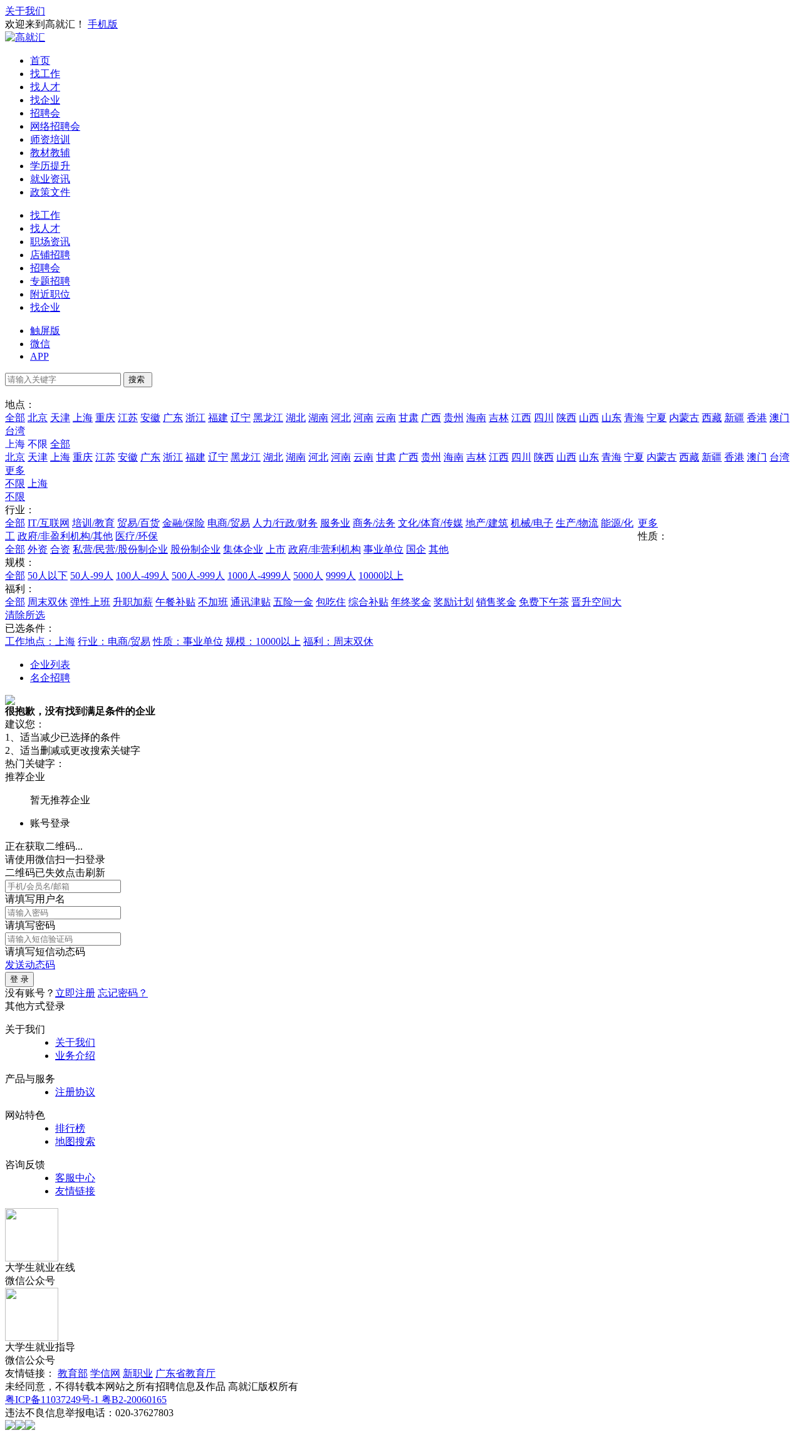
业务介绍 (75, 1055)
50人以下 (48, 575)
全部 (15, 417)
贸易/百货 (138, 523)
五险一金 (293, 602)
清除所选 (25, 615)
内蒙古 (684, 417)
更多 (15, 470)
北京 (38, 417)
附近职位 (50, 294)
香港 (757, 417)
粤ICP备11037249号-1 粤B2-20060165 (86, 1399)
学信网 (105, 1373)
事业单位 (383, 549)
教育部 (73, 1373)
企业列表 (50, 664)
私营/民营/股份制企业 (120, 549)
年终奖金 (411, 602)
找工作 (45, 73)
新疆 (734, 417)
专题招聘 (50, 281)
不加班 (213, 602)
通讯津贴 (251, 602)
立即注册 (75, 993)
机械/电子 (532, 523)
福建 (218, 417)
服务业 (335, 523)
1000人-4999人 (259, 575)
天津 (60, 417)
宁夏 (657, 417)
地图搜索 (75, 1141)
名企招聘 (50, 677)
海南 (476, 417)
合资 (60, 549)
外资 (38, 549)
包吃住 (331, 602)
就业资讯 (50, 179)
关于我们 (25, 11)
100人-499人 (142, 575)
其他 (439, 549)
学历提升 (50, 165)
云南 (386, 417)
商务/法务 (374, 523)
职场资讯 (50, 241)
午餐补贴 (175, 602)
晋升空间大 (596, 602)
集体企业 (243, 549)
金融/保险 (183, 523)
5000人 (308, 575)
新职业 (138, 1373)
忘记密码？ (123, 993)
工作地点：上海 (40, 641)
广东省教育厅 (185, 1373)
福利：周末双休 (338, 641)
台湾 (15, 430)
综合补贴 (368, 602)
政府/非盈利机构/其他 (65, 536)
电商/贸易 (228, 523)
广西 (431, 417)
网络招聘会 (55, 126)
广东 (173, 417)
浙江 (195, 417)
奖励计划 (454, 602)
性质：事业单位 (188, 641)
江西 (521, 417)
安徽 (150, 417)
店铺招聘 (50, 254)
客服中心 (75, 1177)
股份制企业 (195, 549)
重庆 (105, 417)
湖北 (296, 417)
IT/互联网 (49, 523)
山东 (612, 417)
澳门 (779, 417)
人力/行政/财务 (285, 523)
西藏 (712, 417)
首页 (40, 60)
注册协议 (75, 1092)
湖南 (318, 417)
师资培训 (50, 139)
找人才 (45, 86)
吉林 (499, 417)
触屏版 (45, 330)
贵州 (454, 417)
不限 (15, 483)
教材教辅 (50, 152)
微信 (40, 343)
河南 (363, 417)
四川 (544, 417)
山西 (589, 417)
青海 (634, 417)
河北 (341, 417)
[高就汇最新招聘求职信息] (25, 37)
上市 (276, 549)
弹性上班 (90, 602)
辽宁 (241, 417)
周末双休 (48, 602)
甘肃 (408, 417)
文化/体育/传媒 (430, 523)
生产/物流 (577, 523)
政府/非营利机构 (324, 549)
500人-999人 (198, 575)
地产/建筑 (487, 523)
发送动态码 (30, 964)
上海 (83, 417)
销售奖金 (496, 602)
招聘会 (45, 113)
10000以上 (381, 575)
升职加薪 (133, 602)
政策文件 (50, 192)
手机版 (103, 24)
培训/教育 (93, 523)
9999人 (341, 575)
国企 (416, 549)
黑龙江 (268, 417)
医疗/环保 (136, 536)
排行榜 (70, 1128)
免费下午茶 (544, 602)
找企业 (45, 100)
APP (39, 356)
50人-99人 (91, 575)
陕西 (566, 417)
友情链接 (75, 1191)
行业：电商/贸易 (114, 641)
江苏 (128, 417)
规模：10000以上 (263, 641)
